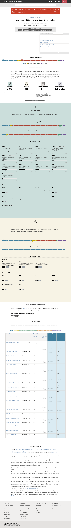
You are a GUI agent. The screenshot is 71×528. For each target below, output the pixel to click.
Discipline (61, 336)
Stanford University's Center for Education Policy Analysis (28, 451)
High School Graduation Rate (44, 335)
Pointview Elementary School (12, 409)
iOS (37, 510)
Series (5, 510)
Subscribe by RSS (40, 505)
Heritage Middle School (11, 391)
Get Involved (7, 514)
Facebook (38, 509)
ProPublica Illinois (8, 505)
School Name (9, 333)
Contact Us (55, 507)
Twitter (38, 507)
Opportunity (51, 336)
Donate (64, 1)
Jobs (21, 509)
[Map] (20, 42)
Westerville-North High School (12, 425)
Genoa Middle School (10, 378)
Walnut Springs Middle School (12, 418)
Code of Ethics (23, 516)
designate (25, 308)
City (23, 333)
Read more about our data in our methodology (22, 495)
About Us (22, 503)
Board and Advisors (25, 505)
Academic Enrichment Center (46, 35)
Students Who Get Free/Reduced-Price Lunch (37, 335)
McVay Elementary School (11, 404)
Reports (22, 510)
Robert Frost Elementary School (13, 413)
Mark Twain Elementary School (12, 400)
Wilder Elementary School (11, 434)
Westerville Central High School (13, 422)
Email (12, 317)
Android (42, 510)
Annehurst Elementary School (46, 40)
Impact (5, 516)
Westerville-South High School (12, 428)
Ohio (39, 17)
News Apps (6, 512)
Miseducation (18, 1)
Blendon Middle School (45, 42)
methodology (54, 452)
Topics (5, 509)
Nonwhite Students (30, 334)
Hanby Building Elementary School (13, 382)
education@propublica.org (31, 488)
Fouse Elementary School (45, 51)
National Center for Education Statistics (25, 449)
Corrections (7, 518)
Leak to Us (55, 503)
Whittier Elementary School (12, 430)
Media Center (23, 512)
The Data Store (7, 507)
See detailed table (63, 52)
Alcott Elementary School (45, 38)
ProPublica (6, 503)
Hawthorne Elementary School (12, 387)
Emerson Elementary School (46, 48)
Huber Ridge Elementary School (13, 396)
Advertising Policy (24, 514)
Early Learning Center (45, 46)
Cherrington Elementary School (47, 44)
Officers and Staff (24, 507)
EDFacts (44, 451)
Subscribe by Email (41, 503)
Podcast (38, 512)
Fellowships (27, 509)
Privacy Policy (23, 518)
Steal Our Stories (56, 505)
